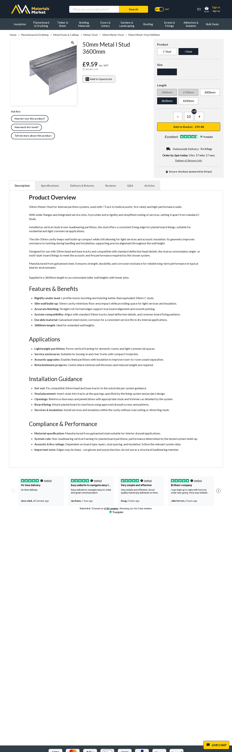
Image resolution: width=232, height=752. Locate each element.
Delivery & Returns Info (188, 160)
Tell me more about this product (32, 135)
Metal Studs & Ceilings (66, 34)
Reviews (110, 185)
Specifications (50, 185)
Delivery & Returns (82, 185)
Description (22, 185)
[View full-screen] (72, 43)
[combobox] (94, 9)
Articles (149, 185)
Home (13, 34)
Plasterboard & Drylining (35, 34)
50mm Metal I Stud (112, 34)
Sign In (216, 7)
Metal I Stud (91, 34)
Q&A (130, 185)
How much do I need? (26, 127)
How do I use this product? (29, 118)
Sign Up (216, 11)
